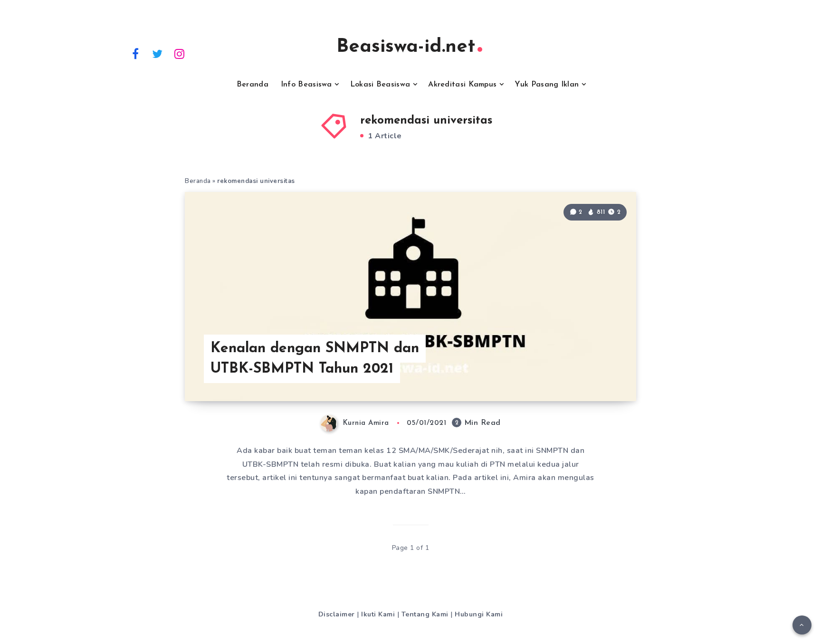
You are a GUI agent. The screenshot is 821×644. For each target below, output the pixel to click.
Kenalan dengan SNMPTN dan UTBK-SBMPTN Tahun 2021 (314, 359)
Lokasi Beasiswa (380, 84)
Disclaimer (336, 614)
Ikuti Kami (378, 614)
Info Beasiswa (306, 84)
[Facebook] (135, 53)
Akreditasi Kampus (462, 84)
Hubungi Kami (479, 614)
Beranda (252, 84)
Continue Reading (590, 372)
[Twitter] (158, 53)
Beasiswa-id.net (405, 47)
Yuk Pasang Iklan (547, 84)
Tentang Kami (425, 614)
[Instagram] (180, 53)
